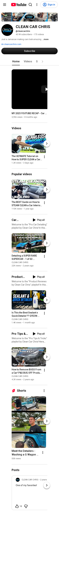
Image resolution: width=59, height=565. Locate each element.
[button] (42, 61)
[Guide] (5, 5)
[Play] (46, 89)
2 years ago (45, 480)
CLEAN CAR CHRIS (20, 262)
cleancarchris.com (12, 44)
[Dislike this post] (26, 506)
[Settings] (37, 5)
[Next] (46, 143)
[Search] (30, 5)
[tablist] (29, 61)
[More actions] (44, 157)
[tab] (16, 61)
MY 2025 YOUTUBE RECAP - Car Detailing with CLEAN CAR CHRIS (30, 113)
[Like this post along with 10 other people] (17, 506)
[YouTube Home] (19, 4)
